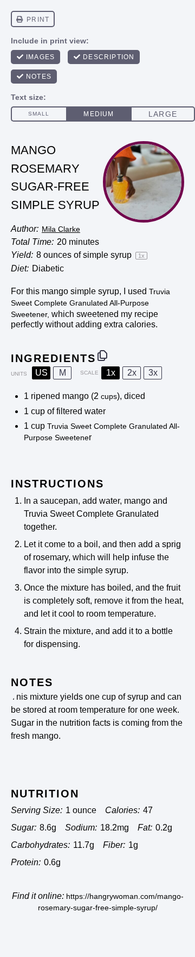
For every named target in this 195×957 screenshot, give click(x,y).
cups (109, 396)
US (41, 372)
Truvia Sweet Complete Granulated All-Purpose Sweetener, (90, 303)
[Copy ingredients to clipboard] (102, 355)
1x (110, 372)
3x (153, 372)
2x (131, 372)
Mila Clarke (61, 229)
